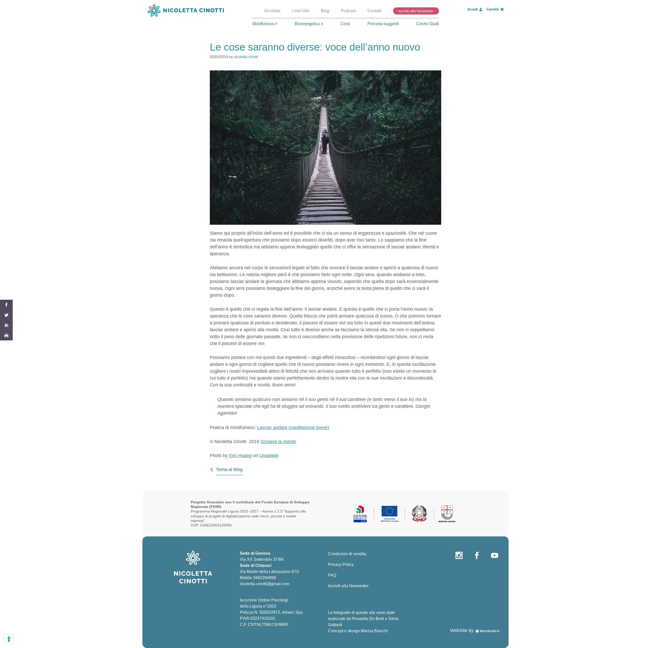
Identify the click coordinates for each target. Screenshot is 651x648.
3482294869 (264, 578)
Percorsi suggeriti (383, 24)
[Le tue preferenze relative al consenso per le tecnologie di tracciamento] (9, 639)
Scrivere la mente (278, 441)
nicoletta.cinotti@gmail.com (264, 584)
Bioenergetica (307, 24)
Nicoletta (272, 11)
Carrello (492, 9)
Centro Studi (427, 24)
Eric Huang (240, 455)
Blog (325, 11)
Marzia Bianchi (374, 631)
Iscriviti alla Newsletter (416, 11)
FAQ (332, 575)
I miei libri (300, 11)
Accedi (472, 9)
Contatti (374, 11)
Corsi (345, 24)
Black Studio (487, 630)
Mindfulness (263, 24)
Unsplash (268, 455)
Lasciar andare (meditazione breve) (293, 427)
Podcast (348, 11)
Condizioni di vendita (347, 554)
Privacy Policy (341, 564)
